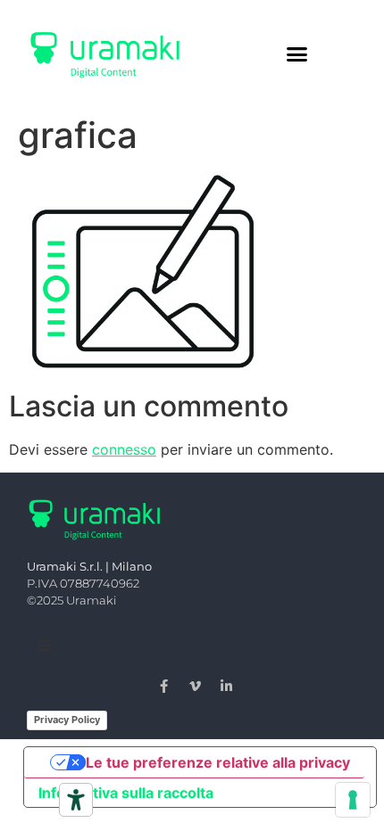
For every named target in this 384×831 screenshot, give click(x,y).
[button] (297, 53)
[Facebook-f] (164, 685)
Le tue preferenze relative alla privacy (218, 762)
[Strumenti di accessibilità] (76, 800)
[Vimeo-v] (195, 685)
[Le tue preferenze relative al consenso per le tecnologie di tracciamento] (353, 800)
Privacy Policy (67, 719)
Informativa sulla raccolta (125, 793)
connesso (124, 449)
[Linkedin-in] (226, 685)
